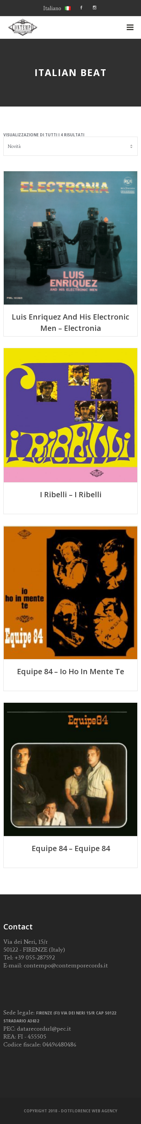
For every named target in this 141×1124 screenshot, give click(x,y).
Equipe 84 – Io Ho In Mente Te (70, 671)
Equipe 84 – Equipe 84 (71, 848)
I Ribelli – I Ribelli (71, 494)
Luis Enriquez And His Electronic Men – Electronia (70, 322)
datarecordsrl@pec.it (44, 1028)
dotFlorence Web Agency (89, 1110)
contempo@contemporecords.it (66, 965)
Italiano (52, 8)
